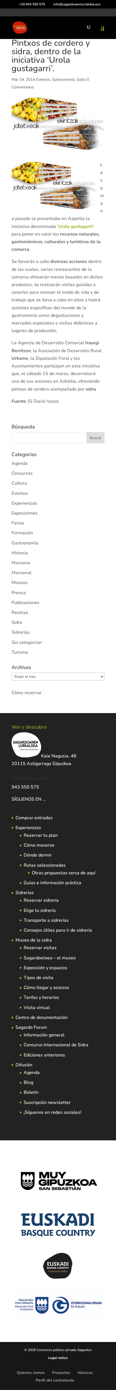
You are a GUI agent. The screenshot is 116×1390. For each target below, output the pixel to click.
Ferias (18, 523)
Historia (20, 553)
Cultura (19, 483)
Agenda (20, 463)
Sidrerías (21, 632)
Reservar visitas (40, 948)
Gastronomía (63, 79)
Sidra (81, 79)
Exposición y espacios (45, 968)
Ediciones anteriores (44, 1055)
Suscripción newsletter (47, 1102)
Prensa (19, 593)
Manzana (21, 563)
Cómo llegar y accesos (46, 987)
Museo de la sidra (33, 940)
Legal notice (58, 1358)
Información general (44, 1035)
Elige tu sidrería (40, 910)
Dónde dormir (38, 855)
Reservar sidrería (41, 900)
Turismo (20, 652)
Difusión (23, 1065)
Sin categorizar (27, 642)
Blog (28, 1082)
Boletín (31, 1092)
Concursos (22, 473)
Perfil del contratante (55, 1380)
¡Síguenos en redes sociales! (52, 1112)
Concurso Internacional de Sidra (56, 1045)
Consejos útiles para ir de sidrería (58, 930)
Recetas (20, 612)
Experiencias (24, 503)
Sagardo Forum (31, 1027)
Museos (20, 582)
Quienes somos (31, 1372)
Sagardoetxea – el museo (50, 958)
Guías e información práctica (52, 883)
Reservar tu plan (41, 835)
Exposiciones (25, 513)
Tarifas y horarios (41, 997)
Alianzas (85, 1372)
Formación (22, 533)
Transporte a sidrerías (46, 920)
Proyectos (61, 1372)
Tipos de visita (38, 978)
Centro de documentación (41, 1017)
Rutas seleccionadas (45, 865)
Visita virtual (37, 1008)
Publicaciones (25, 603)
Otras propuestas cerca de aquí (63, 873)
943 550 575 (25, 787)
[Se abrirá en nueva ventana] (46, 799)
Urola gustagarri (75, 226)
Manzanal (22, 573)
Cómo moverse (39, 845)
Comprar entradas (34, 818)
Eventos (43, 79)
